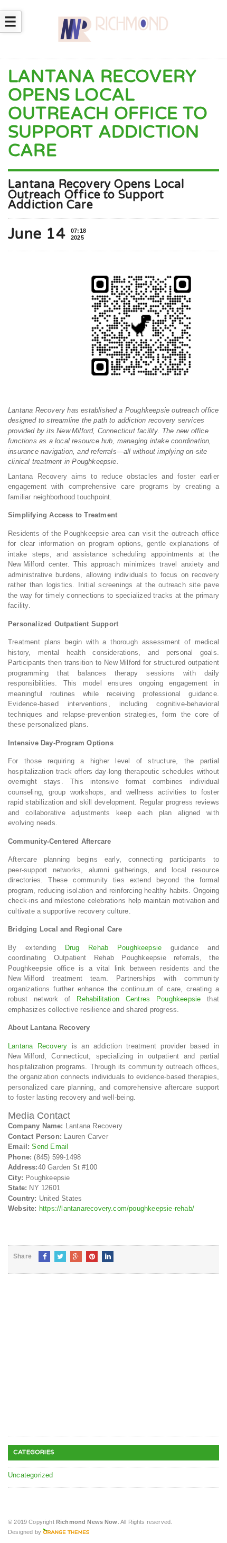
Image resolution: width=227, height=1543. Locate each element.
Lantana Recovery (37, 1046)
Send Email (50, 1147)
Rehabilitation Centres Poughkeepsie (139, 999)
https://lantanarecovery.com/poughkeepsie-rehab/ (116, 1208)
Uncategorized (30, 1475)
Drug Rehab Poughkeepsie (113, 948)
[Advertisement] (87, 1364)
